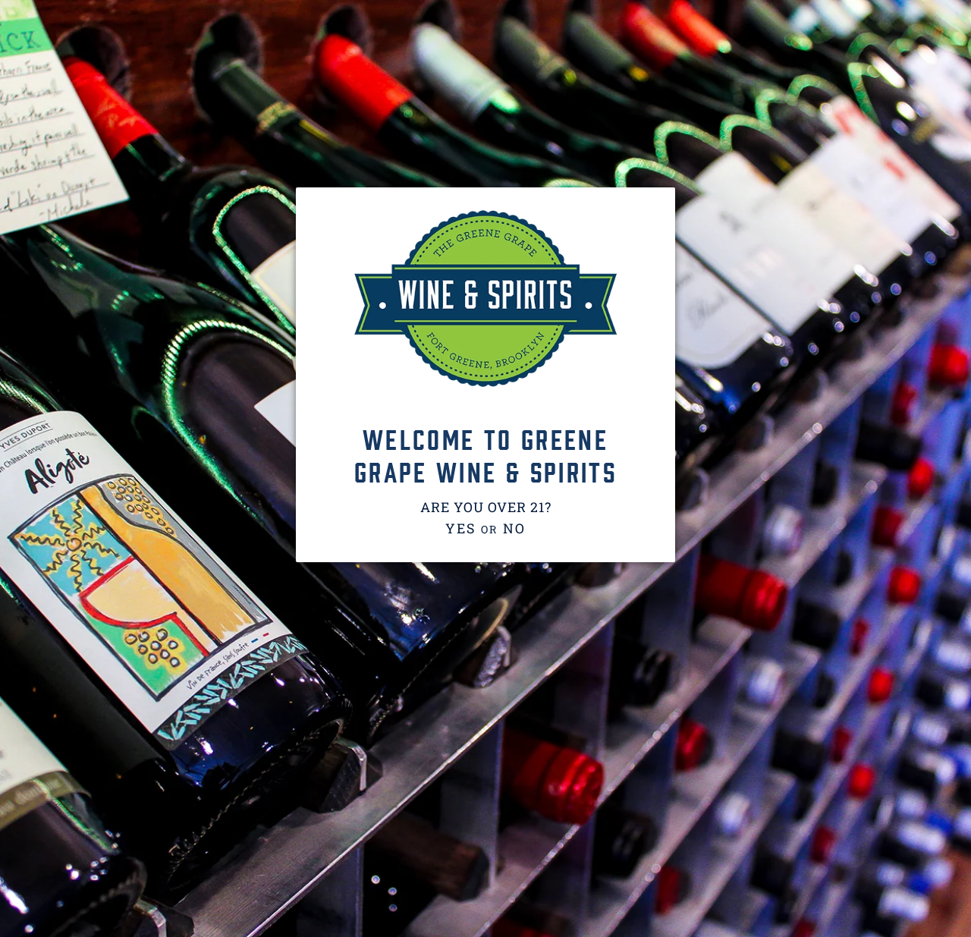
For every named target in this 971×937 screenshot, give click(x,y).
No (514, 528)
